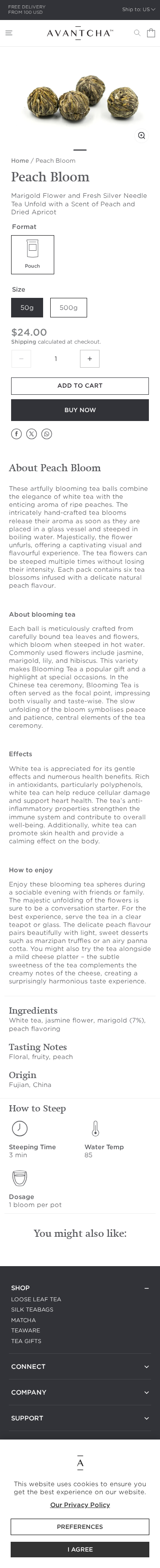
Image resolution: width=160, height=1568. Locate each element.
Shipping (23, 341)
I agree (80, 1549)
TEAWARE (25, 1330)
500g (69, 307)
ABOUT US (26, 1403)
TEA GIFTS (26, 1341)
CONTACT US (30, 1377)
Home (20, 160)
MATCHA (23, 1320)
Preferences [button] (80, 1527)
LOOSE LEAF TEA (36, 1299)
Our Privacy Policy (80, 1504)
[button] (9, 33)
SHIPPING (25, 1429)
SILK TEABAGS (32, 1309)
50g (27, 307)
